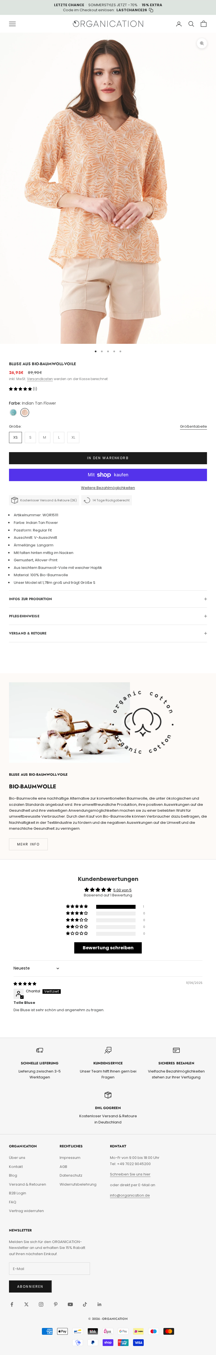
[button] (21, 389)
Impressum (70, 1157)
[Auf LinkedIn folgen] (99, 1304)
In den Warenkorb (108, 458)
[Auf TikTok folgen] (85, 1304)
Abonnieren (30, 1286)
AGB (63, 1166)
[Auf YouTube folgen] (70, 1304)
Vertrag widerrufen (26, 1210)
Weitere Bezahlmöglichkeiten (108, 487)
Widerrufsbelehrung (78, 1184)
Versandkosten (40, 378)
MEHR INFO (28, 844)
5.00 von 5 (122, 890)
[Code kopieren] (151, 10)
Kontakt (16, 1166)
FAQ (12, 1202)
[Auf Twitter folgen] (26, 1304)
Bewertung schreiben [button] (108, 948)
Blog (13, 1175)
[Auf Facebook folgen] (12, 1304)
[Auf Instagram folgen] (41, 1304)
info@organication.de (130, 1195)
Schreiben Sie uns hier (130, 1174)
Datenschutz (71, 1175)
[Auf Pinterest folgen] (55, 1304)
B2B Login (17, 1193)
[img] (25, 983)
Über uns (17, 1157)
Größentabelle (193, 426)
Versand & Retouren (27, 1184)
